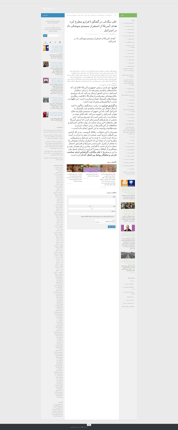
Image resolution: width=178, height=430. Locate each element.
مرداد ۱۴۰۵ (60, 169)
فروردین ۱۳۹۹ (60, 294)
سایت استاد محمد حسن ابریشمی (129, 292)
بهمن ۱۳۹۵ (60, 357)
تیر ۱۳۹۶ (61, 349)
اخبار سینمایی (131, 53)
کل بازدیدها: (60, 416)
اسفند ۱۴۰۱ (60, 235)
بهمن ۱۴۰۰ (60, 257)
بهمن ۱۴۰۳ (60, 197)
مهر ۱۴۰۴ (61, 184)
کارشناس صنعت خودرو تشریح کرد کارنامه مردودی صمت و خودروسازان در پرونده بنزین (56, 56)
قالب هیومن (73, 427)
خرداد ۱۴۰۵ (60, 172)
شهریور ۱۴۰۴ (60, 186)
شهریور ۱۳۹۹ (60, 285)
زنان (133, 140)
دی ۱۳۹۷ (61, 319)
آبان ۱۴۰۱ (60, 242)
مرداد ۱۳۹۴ (60, 387)
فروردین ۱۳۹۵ (60, 374)
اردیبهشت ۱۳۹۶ (59, 352)
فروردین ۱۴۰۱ (60, 254)
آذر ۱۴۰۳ (61, 200)
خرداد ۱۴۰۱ (60, 250)
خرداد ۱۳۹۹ (60, 290)
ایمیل (114, 206)
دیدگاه (113, 196)
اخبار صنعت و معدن (129, 56)
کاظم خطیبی (111, 34)
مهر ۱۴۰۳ (61, 204)
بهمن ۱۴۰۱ (60, 237)
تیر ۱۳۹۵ (61, 369)
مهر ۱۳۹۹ (61, 284)
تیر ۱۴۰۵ (61, 171)
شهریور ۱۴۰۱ (60, 245)
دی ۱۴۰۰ (61, 259)
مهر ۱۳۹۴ (61, 384)
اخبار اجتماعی (108, 15)
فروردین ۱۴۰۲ (60, 234)
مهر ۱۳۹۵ (61, 364)
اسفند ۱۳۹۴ (60, 375)
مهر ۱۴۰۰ (61, 264)
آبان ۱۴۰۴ (60, 182)
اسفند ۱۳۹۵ (60, 355)
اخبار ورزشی (131, 103)
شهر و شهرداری (56, 51)
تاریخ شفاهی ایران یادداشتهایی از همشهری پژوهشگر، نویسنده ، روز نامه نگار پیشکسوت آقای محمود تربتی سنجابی (129, 130)
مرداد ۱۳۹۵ (60, 367)
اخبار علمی (131, 63)
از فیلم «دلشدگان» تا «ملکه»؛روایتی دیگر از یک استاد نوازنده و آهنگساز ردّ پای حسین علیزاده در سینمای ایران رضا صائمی (56, 71)
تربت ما (47, 8)
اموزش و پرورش (130, 114)
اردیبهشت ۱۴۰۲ (59, 232)
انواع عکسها (131, 120)
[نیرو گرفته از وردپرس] (82, 427)
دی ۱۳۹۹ (61, 279)
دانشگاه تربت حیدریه (129, 284)
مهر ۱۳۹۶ (61, 344)
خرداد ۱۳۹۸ (60, 310)
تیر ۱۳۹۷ (61, 329)
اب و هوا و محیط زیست (58, 45)
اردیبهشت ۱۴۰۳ (59, 212)
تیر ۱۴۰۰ (61, 269)
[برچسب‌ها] (60, 42)
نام (90, 206)
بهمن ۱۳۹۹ (60, 277)
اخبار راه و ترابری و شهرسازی (126, 261)
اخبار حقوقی (94, 15)
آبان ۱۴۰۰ (60, 262)
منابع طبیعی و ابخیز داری (128, 165)
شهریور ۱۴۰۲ (60, 225)
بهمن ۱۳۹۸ (60, 297)
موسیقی (53, 66)
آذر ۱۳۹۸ (61, 300)
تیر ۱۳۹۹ (61, 289)
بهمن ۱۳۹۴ (60, 377)
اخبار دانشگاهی (60, 81)
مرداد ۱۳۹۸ (60, 307)
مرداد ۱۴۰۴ (60, 187)
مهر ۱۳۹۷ (61, 324)
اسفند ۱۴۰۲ (60, 215)
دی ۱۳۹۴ (61, 379)
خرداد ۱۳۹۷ (60, 330)
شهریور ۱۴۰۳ (60, 205)
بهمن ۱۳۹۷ (60, 317)
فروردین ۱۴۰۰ (60, 274)
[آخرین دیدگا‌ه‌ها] (55, 42)
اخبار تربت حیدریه (130, 300)
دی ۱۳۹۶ (61, 339)
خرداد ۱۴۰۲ (60, 230)
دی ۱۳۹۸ (61, 299)
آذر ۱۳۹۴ (61, 380)
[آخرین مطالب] (45, 42)
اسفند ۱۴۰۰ (60, 255)
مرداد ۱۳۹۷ (60, 327)
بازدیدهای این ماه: (59, 412)
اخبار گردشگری (130, 91)
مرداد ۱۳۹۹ (60, 287)
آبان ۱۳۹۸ (60, 302)
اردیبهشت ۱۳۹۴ (59, 392)
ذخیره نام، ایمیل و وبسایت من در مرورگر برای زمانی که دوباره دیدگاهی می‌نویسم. (97, 216)
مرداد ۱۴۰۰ (60, 267)
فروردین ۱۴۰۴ (60, 194)
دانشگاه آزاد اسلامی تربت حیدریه (129, 288)
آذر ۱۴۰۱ (61, 240)
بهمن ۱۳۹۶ (60, 337)
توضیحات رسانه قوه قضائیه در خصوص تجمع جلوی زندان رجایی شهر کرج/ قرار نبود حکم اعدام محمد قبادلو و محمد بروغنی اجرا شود (74, 177)
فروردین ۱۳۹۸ (60, 314)
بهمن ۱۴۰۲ (60, 217)
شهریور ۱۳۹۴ (60, 385)
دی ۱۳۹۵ (61, 359)
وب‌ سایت (113, 211)
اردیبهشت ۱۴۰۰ (59, 272)
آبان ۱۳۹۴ (60, 382)
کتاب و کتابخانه (130, 156)
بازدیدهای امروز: (59, 404)
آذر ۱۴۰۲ (61, 220)
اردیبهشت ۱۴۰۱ (59, 252)
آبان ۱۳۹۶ (60, 342)
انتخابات (132, 117)
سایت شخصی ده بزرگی (128, 303)
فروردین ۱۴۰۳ (60, 214)
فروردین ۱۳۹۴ (60, 394)
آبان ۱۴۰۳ (60, 202)
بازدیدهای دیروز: (59, 407)
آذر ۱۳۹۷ (61, 320)
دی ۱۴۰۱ (61, 239)
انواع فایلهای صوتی (129, 124)
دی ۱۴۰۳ (61, 199)
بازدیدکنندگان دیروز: (58, 409)
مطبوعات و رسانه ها (71, 15)
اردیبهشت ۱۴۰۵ (59, 174)
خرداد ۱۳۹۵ (60, 370)
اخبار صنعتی (80, 15)
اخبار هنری (57, 65)
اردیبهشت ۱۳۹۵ (59, 372)
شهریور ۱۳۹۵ (60, 365)
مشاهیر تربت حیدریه (129, 159)
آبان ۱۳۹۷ (60, 322)
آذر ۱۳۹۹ (61, 280)
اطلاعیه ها (131, 106)
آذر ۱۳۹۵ (61, 360)
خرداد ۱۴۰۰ (60, 270)
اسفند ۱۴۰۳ (60, 195)
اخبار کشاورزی (130, 88)
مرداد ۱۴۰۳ (60, 207)
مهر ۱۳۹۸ (61, 304)
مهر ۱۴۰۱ (61, 244)
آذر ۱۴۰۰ (61, 260)
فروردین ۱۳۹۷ (60, 334)
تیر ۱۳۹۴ (61, 389)
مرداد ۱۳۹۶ (60, 347)
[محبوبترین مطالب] (50, 42)
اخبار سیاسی (87, 15)
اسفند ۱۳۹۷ (60, 315)
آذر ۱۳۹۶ (61, 340)
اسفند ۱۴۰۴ (60, 176)
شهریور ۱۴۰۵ (60, 167)
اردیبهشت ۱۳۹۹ (59, 292)
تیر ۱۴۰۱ (61, 249)
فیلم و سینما (52, 65)
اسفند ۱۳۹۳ (60, 395)
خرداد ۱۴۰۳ (60, 210)
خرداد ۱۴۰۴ (60, 190)
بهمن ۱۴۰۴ (60, 177)
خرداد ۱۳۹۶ (60, 350)
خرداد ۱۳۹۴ (60, 390)
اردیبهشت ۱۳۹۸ (59, 312)
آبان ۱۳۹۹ (60, 282)
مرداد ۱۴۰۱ (60, 247)
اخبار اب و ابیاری (130, 26)
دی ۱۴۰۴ (61, 179)
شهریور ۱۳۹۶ (60, 345)
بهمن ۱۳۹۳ (60, 397)
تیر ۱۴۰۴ (61, 189)
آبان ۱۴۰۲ (60, 222)
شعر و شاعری (131, 143)
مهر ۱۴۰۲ (61, 224)
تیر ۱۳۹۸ (61, 309)
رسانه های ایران (130, 297)
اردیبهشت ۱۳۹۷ (59, 332)
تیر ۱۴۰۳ (61, 209)
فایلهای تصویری (130, 149)
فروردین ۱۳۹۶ (60, 354)
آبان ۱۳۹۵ (60, 362)
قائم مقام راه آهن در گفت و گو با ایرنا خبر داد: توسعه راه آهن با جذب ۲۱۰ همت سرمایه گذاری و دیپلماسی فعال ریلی (53, 153)
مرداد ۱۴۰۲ (60, 227)
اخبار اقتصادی (101, 15)
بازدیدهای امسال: (59, 414)
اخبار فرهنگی (59, 115)
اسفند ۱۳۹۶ (60, 335)
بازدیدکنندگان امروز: (58, 406)
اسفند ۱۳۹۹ (60, 275)
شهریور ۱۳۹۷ (60, 325)
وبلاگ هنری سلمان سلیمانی (128, 306)
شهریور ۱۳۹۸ (60, 305)
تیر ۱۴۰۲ (61, 229)
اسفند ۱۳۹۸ (60, 295)
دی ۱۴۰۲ (61, 219)
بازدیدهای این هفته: (58, 411)
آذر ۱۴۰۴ (61, 181)
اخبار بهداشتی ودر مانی (129, 35)
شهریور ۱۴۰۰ (60, 265)
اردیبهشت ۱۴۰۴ (59, 192)
